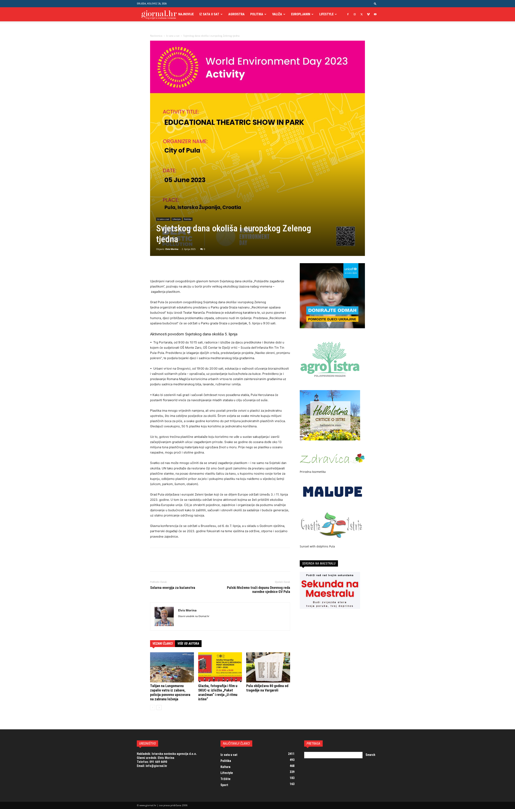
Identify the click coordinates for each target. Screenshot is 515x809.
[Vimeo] (368, 14)
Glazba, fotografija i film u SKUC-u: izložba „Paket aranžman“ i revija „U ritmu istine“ (217, 692)
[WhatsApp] (182, 267)
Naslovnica (156, 35)
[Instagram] (355, 14)
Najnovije (186, 14)
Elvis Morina (171, 248)
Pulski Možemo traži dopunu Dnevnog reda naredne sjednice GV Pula (258, 590)
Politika (256, 14)
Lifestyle (326, 14)
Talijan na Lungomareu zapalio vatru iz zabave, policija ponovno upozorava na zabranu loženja (170, 692)
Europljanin (300, 14)
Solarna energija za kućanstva (172, 588)
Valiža (277, 14)
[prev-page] (152, 707)
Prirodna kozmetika (313, 472)
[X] (361, 14)
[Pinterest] (173, 267)
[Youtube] (375, 14)
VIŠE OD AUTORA (188, 643)
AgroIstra (236, 14)
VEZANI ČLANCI (162, 643)
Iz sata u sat (209, 14)
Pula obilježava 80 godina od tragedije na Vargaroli (267, 688)
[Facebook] (348, 14)
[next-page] (159, 707)
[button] (375, 3)
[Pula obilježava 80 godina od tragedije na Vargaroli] (268, 667)
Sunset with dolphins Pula (317, 546)
